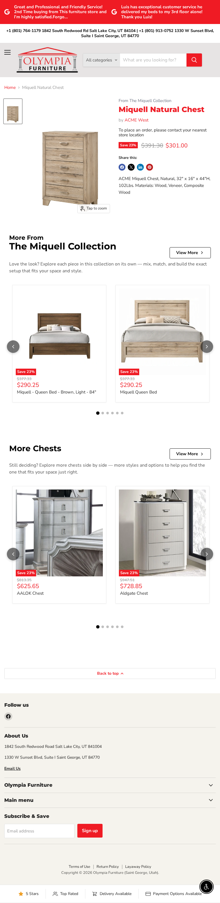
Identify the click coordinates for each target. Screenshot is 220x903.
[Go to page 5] (117, 413)
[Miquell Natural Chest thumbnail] (13, 111)
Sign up (90, 831)
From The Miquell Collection (145, 100)
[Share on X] (131, 167)
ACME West (136, 120)
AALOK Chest (30, 593)
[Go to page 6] (122, 413)
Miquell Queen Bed (138, 392)
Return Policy (108, 866)
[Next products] (207, 346)
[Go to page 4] (112, 413)
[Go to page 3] (107, 413)
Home (10, 87)
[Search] (194, 60)
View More (187, 252)
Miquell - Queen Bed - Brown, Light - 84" (56, 392)
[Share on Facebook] (122, 167)
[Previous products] (13, 346)
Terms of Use (79, 866)
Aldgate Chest (134, 593)
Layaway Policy (138, 866)
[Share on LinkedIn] (140, 167)
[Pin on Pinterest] (149, 167)
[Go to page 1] (98, 413)
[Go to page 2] (102, 413)
